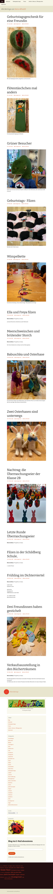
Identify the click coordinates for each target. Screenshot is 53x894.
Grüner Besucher (19, 143)
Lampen (9, 772)
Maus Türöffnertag (11, 776)
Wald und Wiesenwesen (12, 804)
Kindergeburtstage (17, 1)
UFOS (9, 798)
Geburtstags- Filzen (21, 201)
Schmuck (10, 790)
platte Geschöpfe (11, 786)
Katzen (9, 764)
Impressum (3, 4)
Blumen (9, 742)
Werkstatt (8, 1)
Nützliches (10, 782)
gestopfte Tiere (11, 758)
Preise (24, 1)
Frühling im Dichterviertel (25, 575)
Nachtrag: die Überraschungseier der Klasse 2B (23, 474)
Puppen (9, 788)
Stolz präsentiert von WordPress (13, 891)
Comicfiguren (10, 744)
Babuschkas (10, 740)
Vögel (9, 802)
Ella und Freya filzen (21, 312)
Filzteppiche (10, 754)
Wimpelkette (16, 256)
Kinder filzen (10, 768)
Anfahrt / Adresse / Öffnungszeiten (36, 1)
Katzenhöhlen (11, 766)
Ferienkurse (10, 752)
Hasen (9, 760)
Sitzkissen (10, 794)
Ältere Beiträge (12, 692)
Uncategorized (17, 23)
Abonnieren (12, 853)
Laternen (10, 774)
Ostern (9, 784)
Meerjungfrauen (11, 778)
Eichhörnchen (10, 748)
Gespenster (10, 756)
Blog (2, 1)
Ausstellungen (11, 738)
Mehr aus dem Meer (12, 780)
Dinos (9, 746)
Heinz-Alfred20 (20, 9)
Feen (9, 750)
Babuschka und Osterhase (25, 354)
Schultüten (10, 792)
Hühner (9, 762)
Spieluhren (10, 796)
